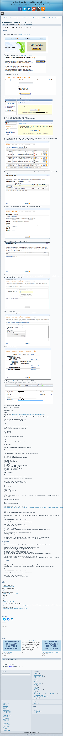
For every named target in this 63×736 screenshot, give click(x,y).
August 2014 (6, 719)
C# (34, 680)
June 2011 (5, 727)
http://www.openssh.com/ (8, 596)
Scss (35, 691)
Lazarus (36, 687)
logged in (11, 666)
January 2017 (6, 718)
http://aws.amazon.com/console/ (10, 590)
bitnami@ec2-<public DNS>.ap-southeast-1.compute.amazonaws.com (28, 414)
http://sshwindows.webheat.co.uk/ (10, 598)
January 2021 (6, 710)
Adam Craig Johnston (27, 24)
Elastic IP (12, 380)
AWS (10, 659)
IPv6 (35, 685)
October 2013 (6, 720)
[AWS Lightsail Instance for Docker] (51, 645)
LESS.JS (36, 688)
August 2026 (6, 703)
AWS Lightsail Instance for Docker (51, 652)
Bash (35, 679)
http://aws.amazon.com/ (24, 34)
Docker (35, 684)
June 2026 (5, 706)
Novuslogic (36, 703)
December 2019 (6, 712)
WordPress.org (37, 712)
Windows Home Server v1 (40, 696)
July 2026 (5, 704)
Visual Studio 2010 (38, 695)
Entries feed (37, 710)
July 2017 (5, 716)
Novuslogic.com (34, 734)
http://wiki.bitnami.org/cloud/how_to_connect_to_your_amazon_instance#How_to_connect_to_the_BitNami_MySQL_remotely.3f (32, 605)
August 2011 (6, 726)
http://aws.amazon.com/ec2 (25, 55)
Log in (35, 708)
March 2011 (6, 728)
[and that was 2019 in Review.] (32, 646)
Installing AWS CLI (7, 652)
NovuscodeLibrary (38, 689)
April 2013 (5, 722)
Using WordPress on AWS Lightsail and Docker (45, 693)
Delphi (35, 681)
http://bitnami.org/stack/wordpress (10, 593)
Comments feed (37, 711)
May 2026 (5, 707)
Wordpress (14, 659)
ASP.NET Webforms (39, 676)
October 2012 (6, 723)
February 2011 (6, 730)
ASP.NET (36, 673)
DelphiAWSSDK (38, 683)
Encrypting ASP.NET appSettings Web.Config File (48, 17)
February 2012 (6, 724)
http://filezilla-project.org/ (8, 601)
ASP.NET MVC (37, 675)
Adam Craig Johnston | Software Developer (31, 2)
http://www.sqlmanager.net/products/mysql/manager (14, 608)
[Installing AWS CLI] (11, 645)
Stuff (35, 692)
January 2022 (6, 708)
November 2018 (6, 714)
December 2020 (6, 711)
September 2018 (7, 715)
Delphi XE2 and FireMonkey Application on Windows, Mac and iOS (19, 17)
